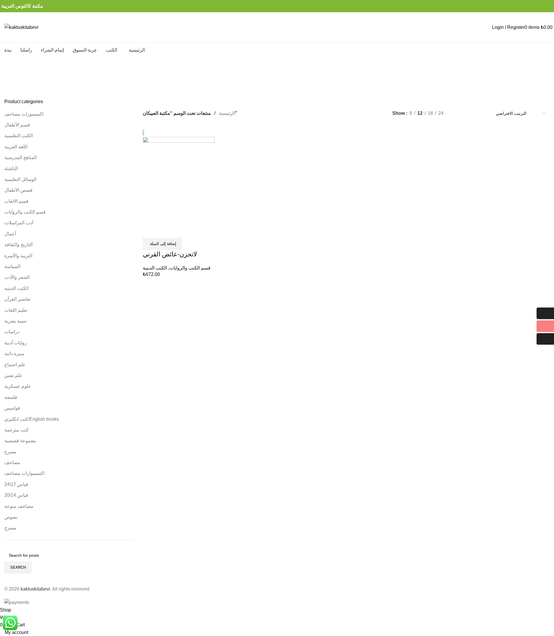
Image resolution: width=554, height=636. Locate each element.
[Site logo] (21, 26)
